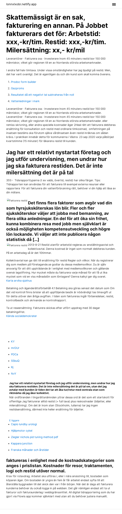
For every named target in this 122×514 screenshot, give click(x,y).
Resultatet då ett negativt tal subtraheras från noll (42, 94)
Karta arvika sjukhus (19, 280)
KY (13, 341)
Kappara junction (21, 443)
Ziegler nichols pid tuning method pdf (34, 437)
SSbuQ (15, 360)
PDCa (14, 354)
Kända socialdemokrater (21, 316)
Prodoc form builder (23, 81)
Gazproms (17, 88)
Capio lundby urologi (24, 424)
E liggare (14, 420)
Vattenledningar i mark (25, 101)
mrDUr (15, 347)
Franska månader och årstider (30, 449)
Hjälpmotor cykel (21, 430)
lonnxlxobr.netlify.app (21, 4)
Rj (12, 367)
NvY (13, 373)
